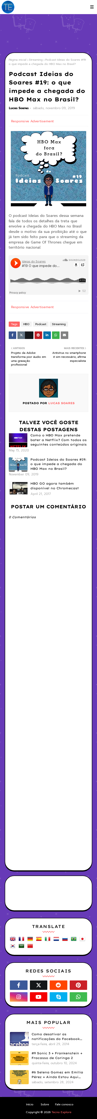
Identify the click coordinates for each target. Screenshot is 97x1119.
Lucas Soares (19, 108)
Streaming (36, 60)
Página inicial (17, 60)
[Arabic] (22, 947)
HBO (26, 324)
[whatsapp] (78, 997)
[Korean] (13, 947)
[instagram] (19, 997)
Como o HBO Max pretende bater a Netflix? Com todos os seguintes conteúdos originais (58, 439)
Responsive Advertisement (32, 121)
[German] (31, 940)
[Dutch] (57, 940)
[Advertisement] (51, 33)
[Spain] (40, 940)
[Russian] (66, 940)
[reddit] (58, 985)
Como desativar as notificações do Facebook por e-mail (56, 1036)
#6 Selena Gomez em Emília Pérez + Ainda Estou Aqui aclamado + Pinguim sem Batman (57, 1074)
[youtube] (39, 997)
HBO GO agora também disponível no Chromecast (54, 486)
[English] (13, 940)
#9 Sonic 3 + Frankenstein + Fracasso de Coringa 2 (57, 1055)
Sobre (45, 1104)
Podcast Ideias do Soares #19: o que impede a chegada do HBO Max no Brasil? (58, 464)
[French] (22, 940)
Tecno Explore (61, 1112)
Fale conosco (64, 1104)
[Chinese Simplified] (31, 947)
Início (29, 1104)
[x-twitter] (39, 985)
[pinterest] (78, 985)
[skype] (58, 997)
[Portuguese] (74, 940)
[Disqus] (48, 683)
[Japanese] (83, 940)
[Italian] (48, 940)
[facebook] (19, 985)
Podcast (40, 324)
